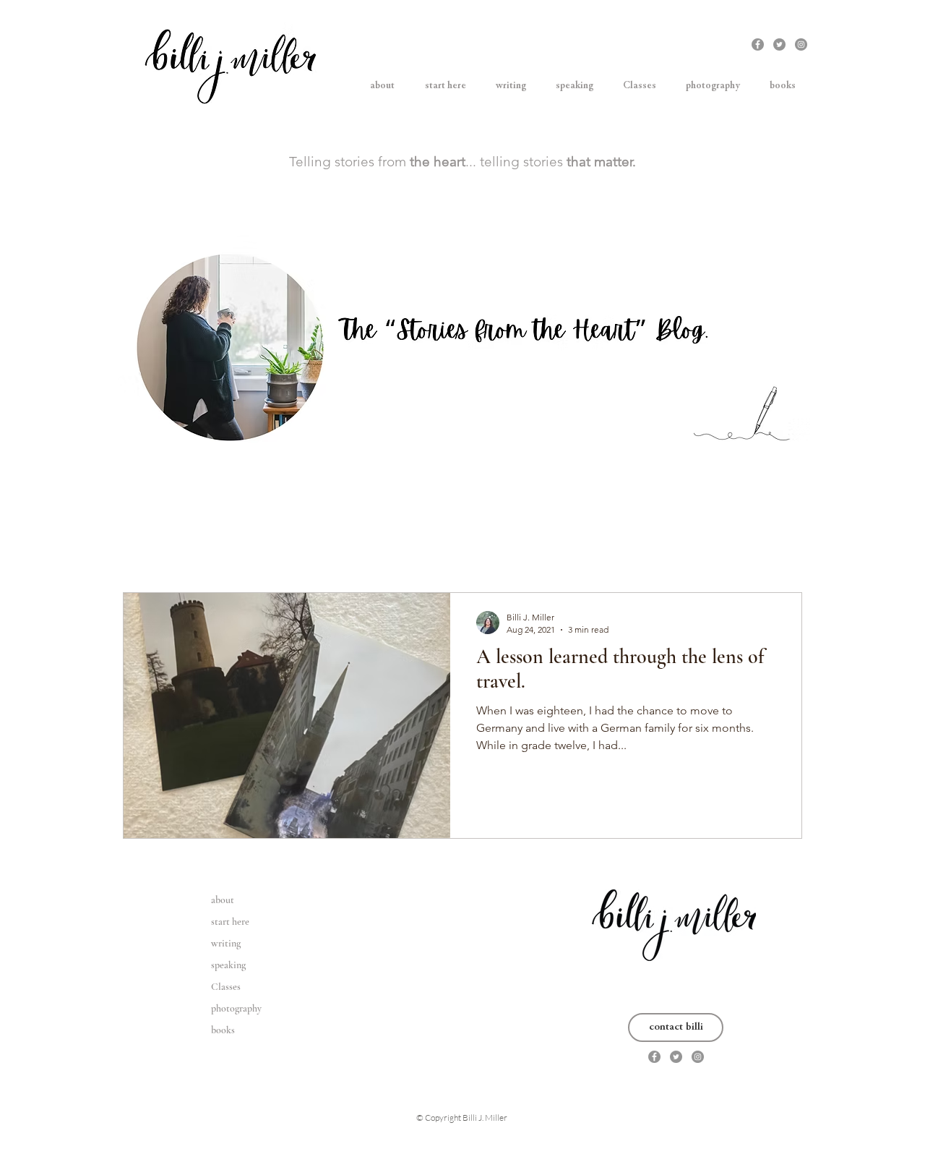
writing (226, 943)
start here (230, 921)
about (222, 900)
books (223, 1030)
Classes (226, 986)
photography (236, 1008)
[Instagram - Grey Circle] (801, 44)
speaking (228, 965)
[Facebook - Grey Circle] (758, 44)
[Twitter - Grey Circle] (779, 44)
